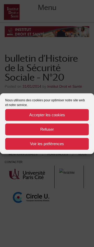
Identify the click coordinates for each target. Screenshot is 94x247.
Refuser (47, 129)
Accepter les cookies (47, 115)
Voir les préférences (47, 143)
